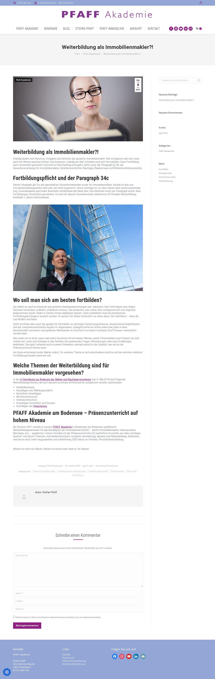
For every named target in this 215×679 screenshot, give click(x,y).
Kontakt (66, 654)
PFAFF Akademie (62, 426)
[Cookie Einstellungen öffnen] (7, 674)
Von (72, 466)
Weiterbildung (78, 475)
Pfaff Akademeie (23, 80)
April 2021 (163, 133)
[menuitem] (27, 28)
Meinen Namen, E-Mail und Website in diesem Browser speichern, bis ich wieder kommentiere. (58, 617)
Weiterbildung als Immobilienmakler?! (176, 100)
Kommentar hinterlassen (107, 466)
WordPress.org (166, 181)
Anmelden (163, 169)
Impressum (68, 657)
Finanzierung (40, 406)
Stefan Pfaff (131, 471)
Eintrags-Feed (165, 173)
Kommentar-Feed (167, 177)
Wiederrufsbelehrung (73, 663)
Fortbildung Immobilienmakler (44, 471)
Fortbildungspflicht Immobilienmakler (72, 471)
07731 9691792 (24, 3)
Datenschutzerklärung (74, 660)
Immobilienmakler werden (98, 471)
